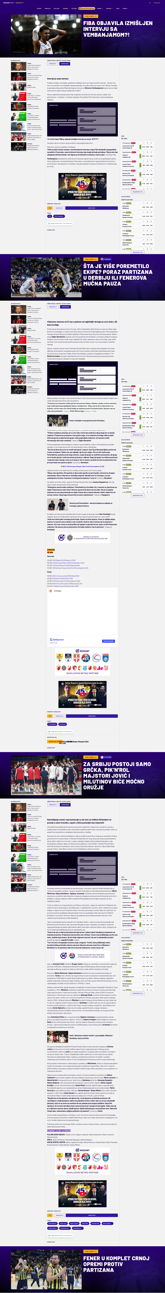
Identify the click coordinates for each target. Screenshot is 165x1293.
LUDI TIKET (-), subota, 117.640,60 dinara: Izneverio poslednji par (34, 97)
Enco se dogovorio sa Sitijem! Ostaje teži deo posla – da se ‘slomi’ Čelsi (34, 127)
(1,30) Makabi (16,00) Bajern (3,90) (63, 560)
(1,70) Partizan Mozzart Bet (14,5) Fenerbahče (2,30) (69, 568)
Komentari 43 (53, 307)
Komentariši (64, 63)
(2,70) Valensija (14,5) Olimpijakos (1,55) (66, 581)
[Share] (50, 208)
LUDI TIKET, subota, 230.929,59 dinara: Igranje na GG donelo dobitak (33, 117)
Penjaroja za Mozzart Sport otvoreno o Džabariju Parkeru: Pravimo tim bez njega (33, 147)
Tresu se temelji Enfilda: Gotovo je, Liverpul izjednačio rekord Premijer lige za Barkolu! (34, 77)
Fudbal (29, 63)
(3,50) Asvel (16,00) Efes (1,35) (62, 578)
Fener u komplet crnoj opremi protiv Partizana (87, 421)
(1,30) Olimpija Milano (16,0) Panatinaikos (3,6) (68, 563)
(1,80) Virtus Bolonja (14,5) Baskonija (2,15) (67, 584)
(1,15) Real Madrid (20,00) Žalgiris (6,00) (65, 565)
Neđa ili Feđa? (31, 87)
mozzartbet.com (138, 192)
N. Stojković (107, 757)
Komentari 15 (53, 804)
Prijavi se (157, 3)
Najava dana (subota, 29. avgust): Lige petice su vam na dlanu (34, 137)
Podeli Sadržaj (89, 16)
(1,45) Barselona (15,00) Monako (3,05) (65, 586)
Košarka (29, 143)
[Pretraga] (150, 3)
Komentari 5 (52, 63)
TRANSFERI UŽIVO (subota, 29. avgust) (33, 107)
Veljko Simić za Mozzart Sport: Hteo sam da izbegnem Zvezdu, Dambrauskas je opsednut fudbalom (34, 67)
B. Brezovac (107, 259)
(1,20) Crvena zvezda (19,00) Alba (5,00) (65, 576)
